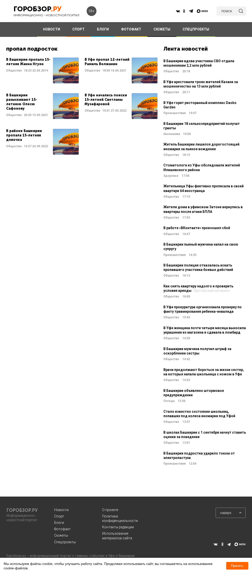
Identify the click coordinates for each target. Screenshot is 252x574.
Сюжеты (61, 535)
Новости (61, 510)
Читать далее (42, 70)
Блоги (59, 523)
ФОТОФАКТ (131, 29)
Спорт (59, 516)
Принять (237, 566)
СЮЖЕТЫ (162, 29)
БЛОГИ (103, 29)
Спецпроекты (65, 542)
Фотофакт (62, 529)
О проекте (110, 510)
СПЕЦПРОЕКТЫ (196, 29)
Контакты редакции (118, 527)
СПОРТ (78, 29)
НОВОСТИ (51, 29)
